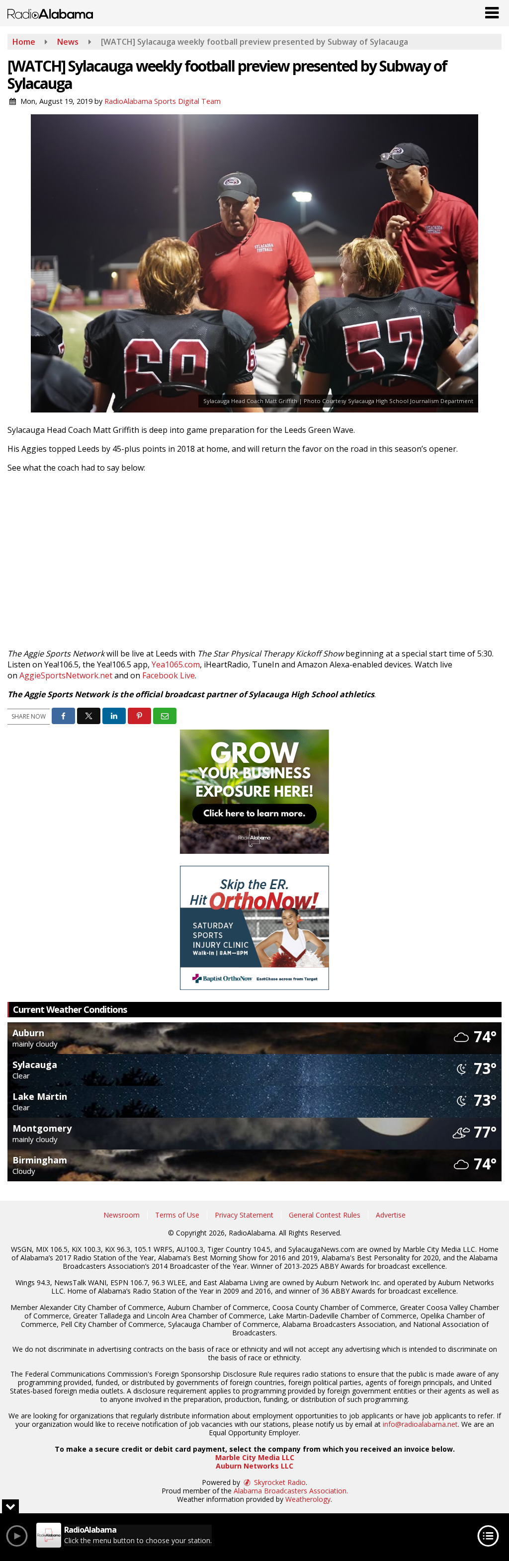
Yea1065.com (176, 664)
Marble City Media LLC (254, 1457)
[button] (492, 10)
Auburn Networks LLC (254, 1466)
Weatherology (308, 1499)
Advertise (391, 1215)
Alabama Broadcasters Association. (291, 1490)
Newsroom (121, 1215)
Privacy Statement (244, 1215)
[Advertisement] (254, 792)
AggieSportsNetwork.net (65, 675)
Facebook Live (168, 675)
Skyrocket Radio (279, 1482)
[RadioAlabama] (50, 12)
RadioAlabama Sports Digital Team (162, 101)
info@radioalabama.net (420, 1424)
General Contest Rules (324, 1215)
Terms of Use (177, 1215)
